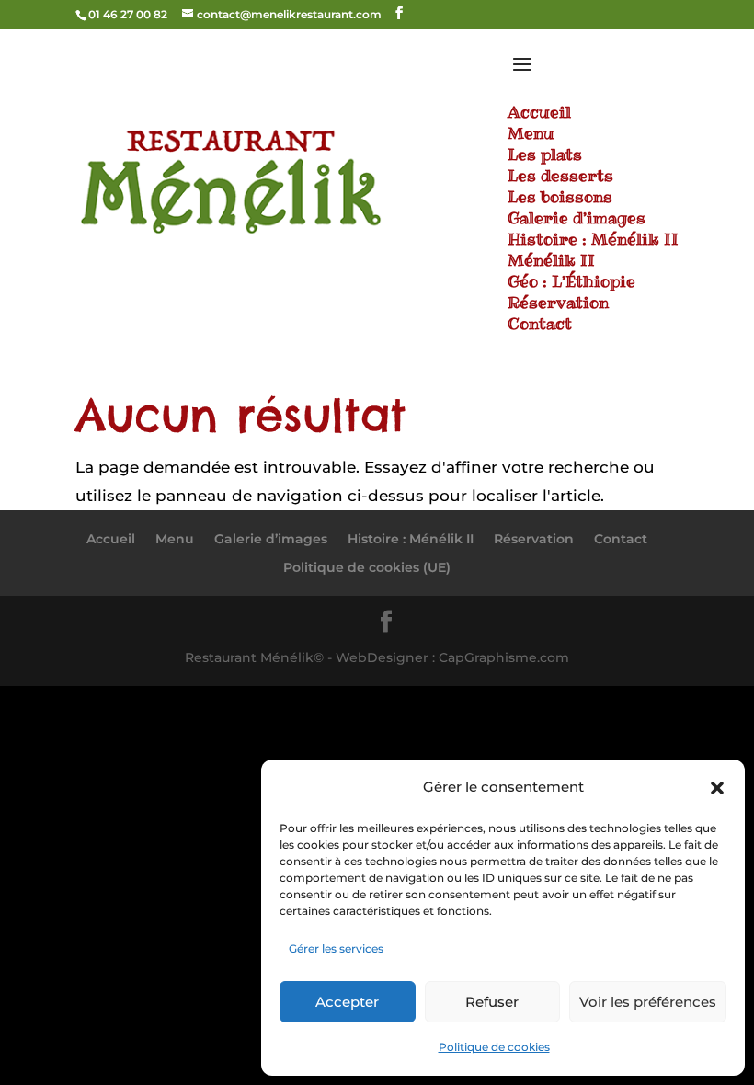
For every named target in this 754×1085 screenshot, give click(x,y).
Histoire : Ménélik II (411, 539)
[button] (717, 788)
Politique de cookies (494, 1047)
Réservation (534, 539)
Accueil (110, 539)
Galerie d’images (270, 539)
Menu (174, 539)
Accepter (347, 1002)
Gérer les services (336, 948)
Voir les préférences (647, 1002)
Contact (620, 539)
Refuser (492, 1002)
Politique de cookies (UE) (367, 567)
